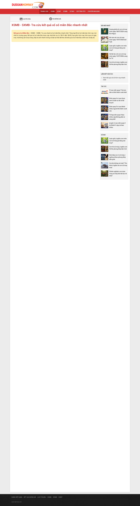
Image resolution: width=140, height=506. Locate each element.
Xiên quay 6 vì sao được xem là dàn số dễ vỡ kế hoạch (117, 101)
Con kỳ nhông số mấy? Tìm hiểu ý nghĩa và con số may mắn (118, 165)
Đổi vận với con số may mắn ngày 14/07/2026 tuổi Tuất (117, 40)
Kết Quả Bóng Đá (30, 497)
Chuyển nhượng (94, 11)
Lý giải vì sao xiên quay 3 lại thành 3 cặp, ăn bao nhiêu (117, 125)
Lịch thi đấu (27, 19)
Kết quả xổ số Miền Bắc (21, 33)
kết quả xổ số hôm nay (113, 78)
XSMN (65, 11)
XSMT (59, 11)
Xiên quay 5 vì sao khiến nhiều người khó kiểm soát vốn (118, 109)
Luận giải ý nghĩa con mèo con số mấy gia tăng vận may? (118, 48)
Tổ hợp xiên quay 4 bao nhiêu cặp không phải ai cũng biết (117, 117)
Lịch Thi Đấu (41, 497)
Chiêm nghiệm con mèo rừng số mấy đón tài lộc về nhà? (118, 174)
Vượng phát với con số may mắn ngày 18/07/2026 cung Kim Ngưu (118, 31)
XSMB (53, 11)
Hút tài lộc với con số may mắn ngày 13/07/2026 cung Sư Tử (118, 56)
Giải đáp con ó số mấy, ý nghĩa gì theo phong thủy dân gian (117, 157)
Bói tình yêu (81, 11)
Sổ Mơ (72, 11)
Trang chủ (44, 11)
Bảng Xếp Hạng (17, 497)
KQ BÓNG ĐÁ (56, 19)
